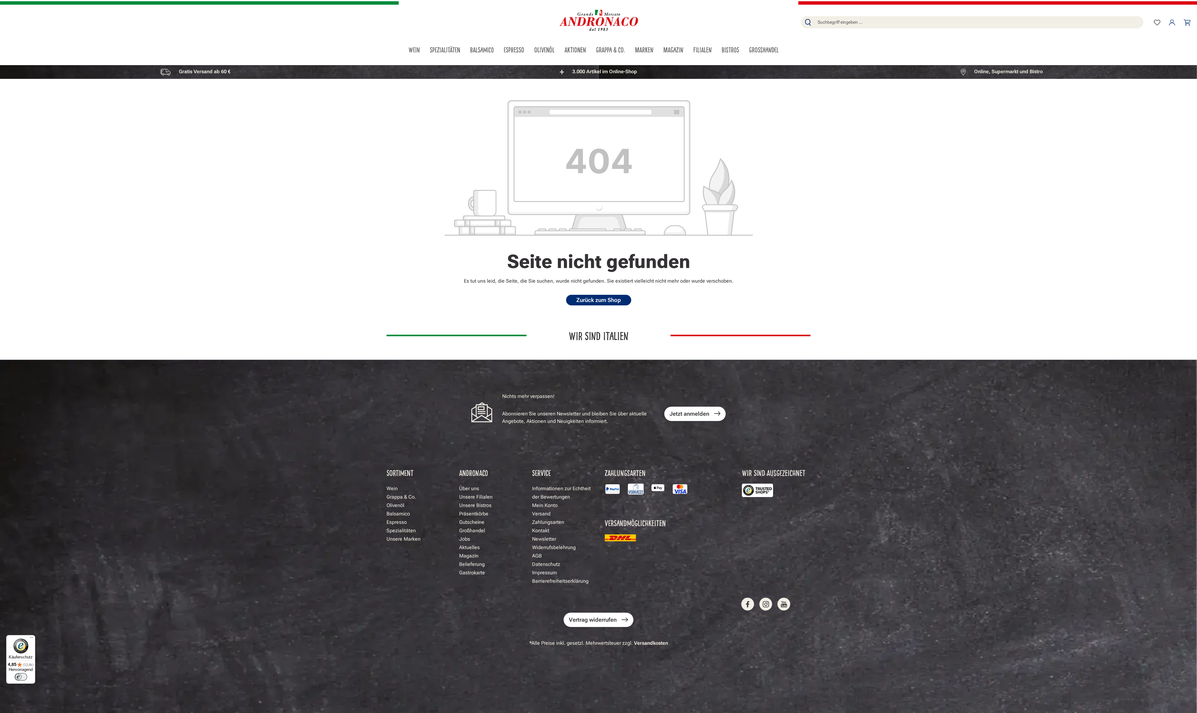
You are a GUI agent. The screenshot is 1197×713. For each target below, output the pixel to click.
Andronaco (473, 472)
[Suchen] (808, 22)
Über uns (469, 488)
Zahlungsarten (548, 522)
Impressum (544, 573)
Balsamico (398, 514)
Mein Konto (545, 505)
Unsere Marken (404, 539)
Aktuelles (469, 547)
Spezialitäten (401, 531)
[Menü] (31, 639)
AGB (537, 556)
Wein (392, 488)
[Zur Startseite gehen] (598, 21)
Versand (541, 514)
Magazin (468, 556)
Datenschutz (546, 564)
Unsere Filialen (476, 497)
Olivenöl (395, 505)
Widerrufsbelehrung (554, 547)
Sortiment (400, 472)
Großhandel (472, 531)
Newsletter (544, 539)
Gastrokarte (472, 573)
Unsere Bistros (475, 505)
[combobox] (979, 22)
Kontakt (540, 531)
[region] (598, 72)
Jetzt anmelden (689, 413)
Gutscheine (471, 522)
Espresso (397, 522)
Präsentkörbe (473, 514)
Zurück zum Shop (598, 300)
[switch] (21, 677)
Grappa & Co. (401, 497)
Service (541, 472)
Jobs (464, 539)
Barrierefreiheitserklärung (560, 581)
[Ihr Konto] (1172, 22)
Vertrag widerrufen (593, 619)
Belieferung (472, 564)
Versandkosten (651, 643)
